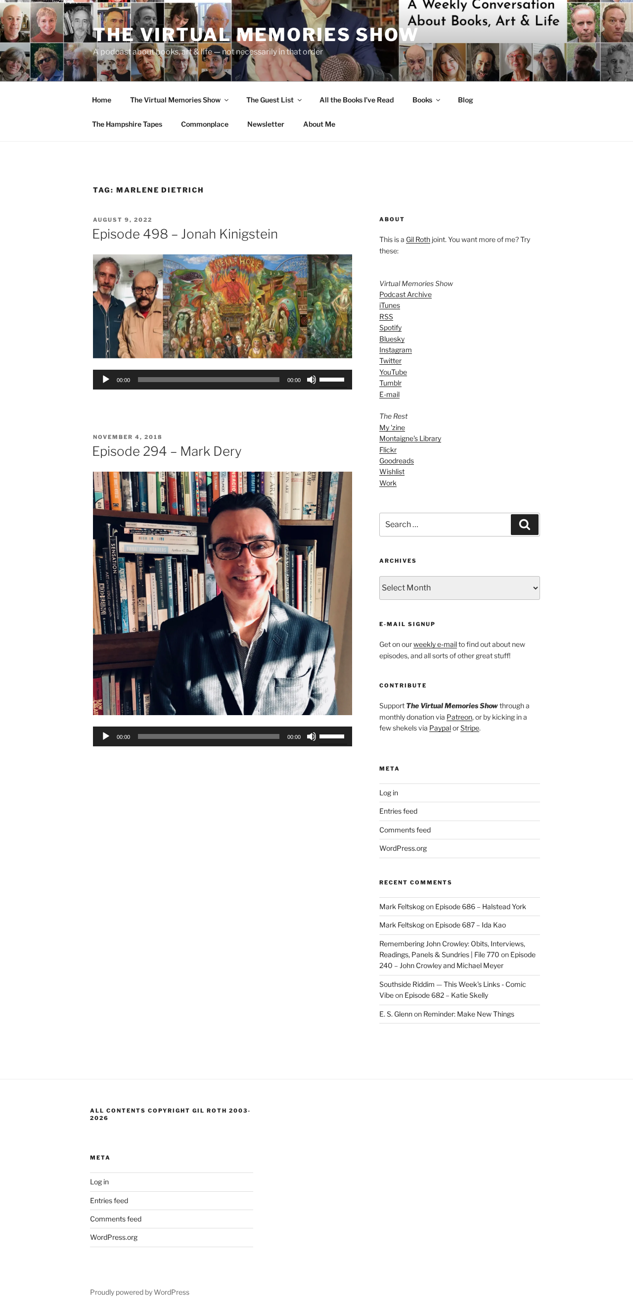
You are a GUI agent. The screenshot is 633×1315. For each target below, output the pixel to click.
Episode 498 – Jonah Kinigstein (185, 234)
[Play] (106, 380)
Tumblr (390, 383)
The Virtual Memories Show (256, 35)
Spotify (390, 327)
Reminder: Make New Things (468, 1014)
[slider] (333, 379)
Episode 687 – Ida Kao (470, 925)
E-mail (389, 394)
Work (388, 483)
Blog (465, 100)
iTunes (389, 305)
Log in (388, 792)
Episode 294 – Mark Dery (167, 451)
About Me (319, 124)
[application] (222, 380)
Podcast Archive (405, 294)
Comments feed (405, 830)
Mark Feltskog (401, 906)
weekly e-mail (435, 644)
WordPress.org (403, 848)
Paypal (440, 728)
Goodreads (396, 460)
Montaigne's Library (410, 438)
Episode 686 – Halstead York (480, 906)
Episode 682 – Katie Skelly (446, 995)
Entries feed (398, 811)
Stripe (469, 728)
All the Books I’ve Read (356, 100)
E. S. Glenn (395, 1014)
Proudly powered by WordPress (139, 1292)
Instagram (395, 349)
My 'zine (392, 427)
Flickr (388, 449)
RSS (386, 316)
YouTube (393, 372)
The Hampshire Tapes (127, 124)
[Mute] (311, 380)
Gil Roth (418, 239)
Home (101, 100)
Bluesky (392, 339)
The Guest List (270, 100)
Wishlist (392, 471)
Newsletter (265, 124)
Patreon (459, 717)
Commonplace (204, 124)
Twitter (390, 360)
